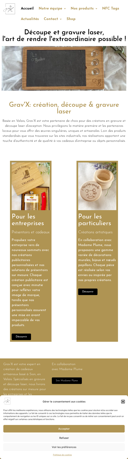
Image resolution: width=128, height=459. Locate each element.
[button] (123, 401)
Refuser (64, 437)
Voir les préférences (64, 447)
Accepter (64, 428)
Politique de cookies (62, 454)
